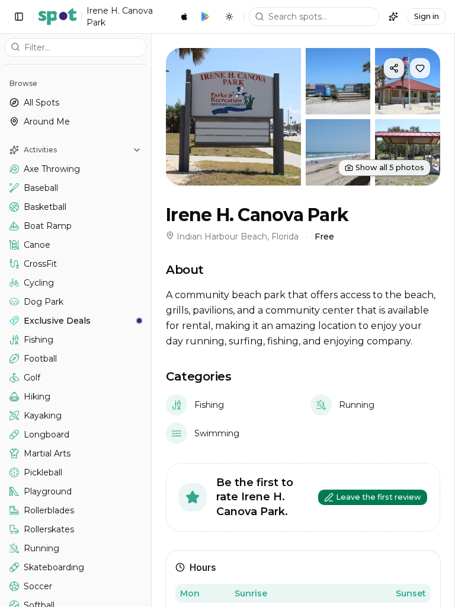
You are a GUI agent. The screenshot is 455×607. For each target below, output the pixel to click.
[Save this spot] (420, 68)
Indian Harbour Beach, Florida (238, 236)
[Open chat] (393, 16)
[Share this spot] (394, 68)
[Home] (57, 16)
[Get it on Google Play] (205, 16)
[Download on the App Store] (184, 16)
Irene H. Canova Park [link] (119, 16)
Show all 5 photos (389, 167)
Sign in (426, 16)
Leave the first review (378, 497)
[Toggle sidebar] (18, 16)
